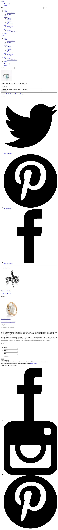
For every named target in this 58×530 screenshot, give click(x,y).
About (5, 11)
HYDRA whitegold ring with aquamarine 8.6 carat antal (14, 89)
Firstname (6, 347)
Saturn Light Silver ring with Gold (8, 322)
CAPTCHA (6, 356)
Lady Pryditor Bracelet (6, 293)
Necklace (9, 21)
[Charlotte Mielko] (2, 1)
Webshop (9, 30)
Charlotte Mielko (11, 13)
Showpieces (9, 23)
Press (5, 25)
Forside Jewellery (10, 93)
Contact (5, 33)
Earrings (9, 19)
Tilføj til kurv (4, 91)
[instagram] (30, 474)
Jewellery (6, 17)
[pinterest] (30, 528)
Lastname (6, 350)
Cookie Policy (33, 363)
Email (5, 353)
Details (8, 290)
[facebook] (30, 420)
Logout (5, 5)
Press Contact (10, 26)
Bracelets (9, 18)
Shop (5, 29)
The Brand (9, 14)
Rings (8, 22)
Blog (5, 15)
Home (5, 10)
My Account (7, 3)
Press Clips (9, 27)
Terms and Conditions (12, 31)
